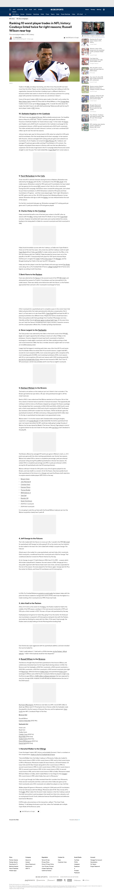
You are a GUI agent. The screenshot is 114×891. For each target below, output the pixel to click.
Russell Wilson (27, 659)
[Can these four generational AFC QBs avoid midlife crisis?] (85, 61)
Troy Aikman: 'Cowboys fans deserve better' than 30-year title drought (97, 116)
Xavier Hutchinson (26, 501)
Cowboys (42, 211)
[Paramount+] (51, 880)
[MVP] (69, 879)
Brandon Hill (24, 498)
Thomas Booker (25, 490)
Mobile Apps (12, 870)
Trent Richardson (28, 176)
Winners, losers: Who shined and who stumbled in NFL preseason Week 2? (97, 51)
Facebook (77, 866)
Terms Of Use (45, 860)
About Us (28, 860)
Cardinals (46, 114)
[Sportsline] (41, 880)
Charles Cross (23, 734)
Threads (76, 870)
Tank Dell (23, 495)
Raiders (45, 197)
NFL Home (12, 19)
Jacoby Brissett (34, 421)
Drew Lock (62, 672)
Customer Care (62, 862)
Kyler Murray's (50, 141)
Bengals (58, 259)
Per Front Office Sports (26, 705)
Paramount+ (28, 866)
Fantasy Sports (13, 862)
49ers (31, 217)
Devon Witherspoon (25, 741)
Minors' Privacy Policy (48, 864)
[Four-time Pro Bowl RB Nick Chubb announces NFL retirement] (85, 80)
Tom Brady (66, 264)
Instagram (77, 864)
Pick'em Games (13, 860)
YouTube (76, 860)
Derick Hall (22, 743)
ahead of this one (36, 117)
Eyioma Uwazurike (24, 721)
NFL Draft (60, 182)
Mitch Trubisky (41, 104)
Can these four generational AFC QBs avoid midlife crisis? (96, 60)
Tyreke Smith (23, 739)
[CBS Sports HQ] (54, 877)
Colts (42, 176)
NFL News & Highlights (22, 19)
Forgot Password (95, 866)
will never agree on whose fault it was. (46, 320)
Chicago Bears (64, 101)
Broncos (41, 659)
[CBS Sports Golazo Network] (69, 877)
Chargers (64, 774)
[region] (93, 28)
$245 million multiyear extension (45, 676)
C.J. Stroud (42, 473)
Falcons (37, 278)
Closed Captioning (47, 867)
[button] (86, 14)
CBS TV (27, 868)
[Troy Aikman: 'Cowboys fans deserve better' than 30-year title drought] (85, 118)
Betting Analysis (13, 866)
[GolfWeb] (86, 880)
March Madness (13, 868)
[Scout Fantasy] (77, 880)
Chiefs (38, 259)
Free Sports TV (13, 864)
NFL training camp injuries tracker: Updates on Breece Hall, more (97, 125)
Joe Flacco (55, 428)
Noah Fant (25, 672)
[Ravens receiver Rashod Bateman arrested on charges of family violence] (85, 89)
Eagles (23, 792)
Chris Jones (48, 259)
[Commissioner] (61, 879)
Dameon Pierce (25, 487)
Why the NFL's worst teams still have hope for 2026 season (97, 69)
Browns (31, 182)
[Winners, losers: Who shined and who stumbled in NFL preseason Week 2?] (85, 51)
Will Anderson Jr (26, 493)
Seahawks (42, 330)
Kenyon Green (25, 479)
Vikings (43, 749)
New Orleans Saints (25, 101)
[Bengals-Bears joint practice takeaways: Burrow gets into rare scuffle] (85, 108)
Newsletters (93, 862)
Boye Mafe (22, 737)
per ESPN (38, 252)
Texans (66, 122)
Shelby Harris (44, 672)
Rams (44, 607)
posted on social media (46, 593)
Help (59, 860)
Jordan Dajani (18, 37)
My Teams (93, 864)
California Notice (46, 869)
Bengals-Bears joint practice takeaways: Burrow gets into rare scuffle (96, 107)
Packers (39, 274)
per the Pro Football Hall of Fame (29, 359)
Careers (27, 862)
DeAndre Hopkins (29, 114)
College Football (53, 267)
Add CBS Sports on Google (72, 37)
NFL (28, 87)
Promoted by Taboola (74, 819)
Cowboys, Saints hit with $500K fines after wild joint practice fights (97, 97)
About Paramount (30, 864)
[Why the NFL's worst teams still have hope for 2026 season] (85, 71)
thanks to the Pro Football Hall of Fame (43, 755)
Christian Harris (25, 484)
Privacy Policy (45, 862)
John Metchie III (26, 482)
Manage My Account (96, 860)
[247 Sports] (30, 880)
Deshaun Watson (28, 388)
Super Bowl (52, 150)
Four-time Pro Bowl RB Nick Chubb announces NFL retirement (96, 78)
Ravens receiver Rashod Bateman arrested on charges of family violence (97, 88)
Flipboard (77, 872)
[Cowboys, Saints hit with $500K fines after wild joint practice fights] (85, 99)
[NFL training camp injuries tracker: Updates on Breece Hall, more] (85, 127)
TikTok (76, 862)
